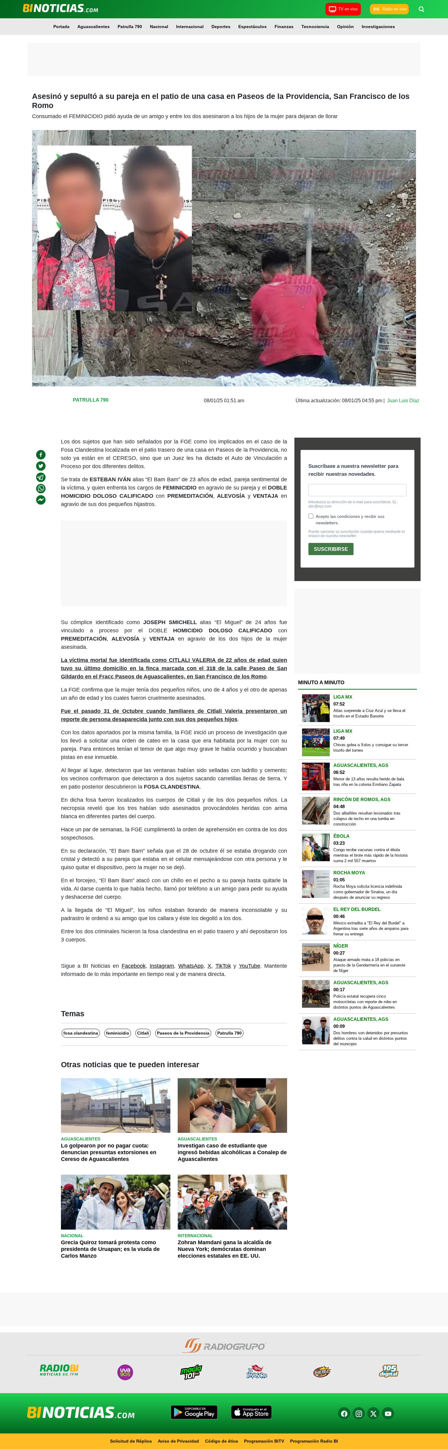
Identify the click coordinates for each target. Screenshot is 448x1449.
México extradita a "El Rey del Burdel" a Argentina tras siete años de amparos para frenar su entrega (370, 928)
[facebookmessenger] (41, 500)
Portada (61, 26)
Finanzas (284, 26)
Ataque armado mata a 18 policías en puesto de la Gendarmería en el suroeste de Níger (369, 965)
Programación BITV (264, 1441)
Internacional (190, 26)
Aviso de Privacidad (178, 1441)
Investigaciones (378, 26)
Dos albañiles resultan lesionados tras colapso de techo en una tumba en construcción (366, 818)
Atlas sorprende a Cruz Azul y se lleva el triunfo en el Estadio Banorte (369, 713)
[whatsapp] (41, 488)
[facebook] (41, 455)
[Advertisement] (224, 59)
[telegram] (41, 477)
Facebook (134, 966)
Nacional (159, 26)
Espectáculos (252, 26)
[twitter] (41, 466)
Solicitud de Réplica (131, 1441)
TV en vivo (347, 9)
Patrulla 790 (130, 26)
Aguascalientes (93, 26)
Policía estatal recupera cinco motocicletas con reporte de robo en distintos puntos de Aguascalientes (365, 1002)
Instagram (162, 966)
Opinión (345, 26)
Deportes (221, 26)
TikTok (223, 966)
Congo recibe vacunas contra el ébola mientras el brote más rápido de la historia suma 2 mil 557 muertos (370, 855)
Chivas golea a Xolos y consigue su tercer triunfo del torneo (370, 748)
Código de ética (221, 1441)
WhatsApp (191, 966)
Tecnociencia (315, 26)
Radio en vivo (394, 9)
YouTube (249, 966)
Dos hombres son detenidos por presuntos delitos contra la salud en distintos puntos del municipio (370, 1038)
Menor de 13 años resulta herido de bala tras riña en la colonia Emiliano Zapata (368, 782)
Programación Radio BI (314, 1441)
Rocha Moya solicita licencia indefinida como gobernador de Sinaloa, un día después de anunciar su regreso (367, 892)
